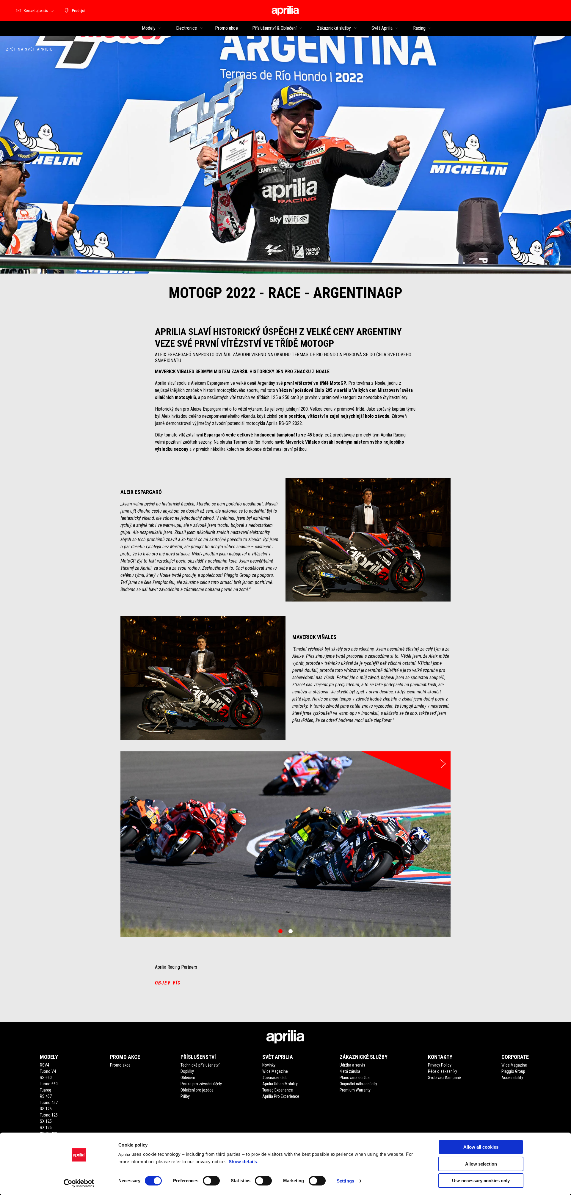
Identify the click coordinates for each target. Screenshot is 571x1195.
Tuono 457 (49, 1102)
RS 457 (46, 1096)
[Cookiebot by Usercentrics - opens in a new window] (79, 1183)
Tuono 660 (49, 1083)
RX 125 (46, 1127)
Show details (243, 1161)
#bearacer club (275, 1077)
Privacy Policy (439, 1065)
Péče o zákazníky (442, 1071)
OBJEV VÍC (168, 983)
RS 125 (46, 1108)
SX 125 (46, 1121)
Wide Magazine (275, 1071)
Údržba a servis (352, 1065)
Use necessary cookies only (481, 1180)
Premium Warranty (355, 1090)
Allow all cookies (480, 1147)
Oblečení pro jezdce (197, 1090)
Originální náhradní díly (358, 1083)
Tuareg (45, 1090)
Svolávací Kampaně (444, 1077)
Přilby (185, 1096)
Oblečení (188, 1077)
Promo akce (120, 1065)
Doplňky (187, 1071)
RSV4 (44, 1065)
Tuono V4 (48, 1071)
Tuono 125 (49, 1115)
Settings (345, 1180)
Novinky (268, 1065)
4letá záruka (350, 1071)
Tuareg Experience (277, 1090)
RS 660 (46, 1077)
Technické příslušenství (200, 1065)
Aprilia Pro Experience (280, 1096)
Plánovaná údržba (355, 1077)
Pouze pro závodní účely (201, 1083)
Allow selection (481, 1163)
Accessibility (512, 1077)
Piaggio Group (513, 1071)
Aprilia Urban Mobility (280, 1083)
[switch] (211, 1180)
